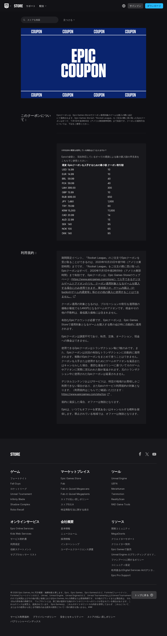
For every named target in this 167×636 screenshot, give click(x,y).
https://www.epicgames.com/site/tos (85, 394)
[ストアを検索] (24, 20)
